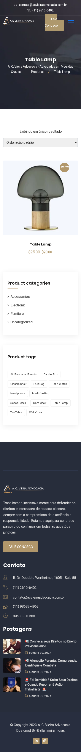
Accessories (20, 297)
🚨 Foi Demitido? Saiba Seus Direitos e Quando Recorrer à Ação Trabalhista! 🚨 (51, 684)
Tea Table (16, 412)
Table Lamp (40, 244)
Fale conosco (51, 22)
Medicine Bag (40, 393)
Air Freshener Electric (23, 374)
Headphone (17, 393)
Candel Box (51, 374)
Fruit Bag (38, 384)
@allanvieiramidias (51, 730)
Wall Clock (35, 412)
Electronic (18, 305)
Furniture (17, 314)
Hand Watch (59, 384)
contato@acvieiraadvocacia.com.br (43, 4)
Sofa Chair (39, 403)
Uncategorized (22, 322)
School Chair (18, 403)
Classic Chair (18, 384)
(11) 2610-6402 (43, 10)
